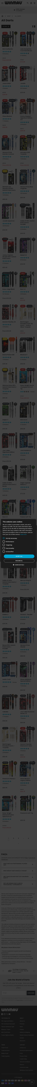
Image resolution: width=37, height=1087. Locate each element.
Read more (23, 534)
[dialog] (18, 543)
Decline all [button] (19, 560)
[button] (18, 565)
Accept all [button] (19, 556)
